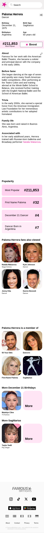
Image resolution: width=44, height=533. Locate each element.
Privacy (26, 523)
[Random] (41, 15)
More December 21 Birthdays (19, 387)
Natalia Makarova (32, 142)
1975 (4, 28)
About (8, 523)
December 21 (8, 25)
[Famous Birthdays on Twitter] (25, 499)
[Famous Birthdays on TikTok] (17, 499)
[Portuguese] (14, 516)
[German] (37, 516)
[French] (22, 516)
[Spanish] (7, 516)
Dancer (5, 17)
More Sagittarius (11, 420)
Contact (17, 523)
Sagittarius (28, 25)
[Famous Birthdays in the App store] (14, 508)
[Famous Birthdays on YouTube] (33, 499)
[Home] (22, 489)
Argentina (6, 34)
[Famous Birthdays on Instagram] (10, 499)
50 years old (29, 34)
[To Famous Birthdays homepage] (4, 4)
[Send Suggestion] (41, 54)
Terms (36, 523)
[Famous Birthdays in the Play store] (29, 508)
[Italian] (29, 516)
